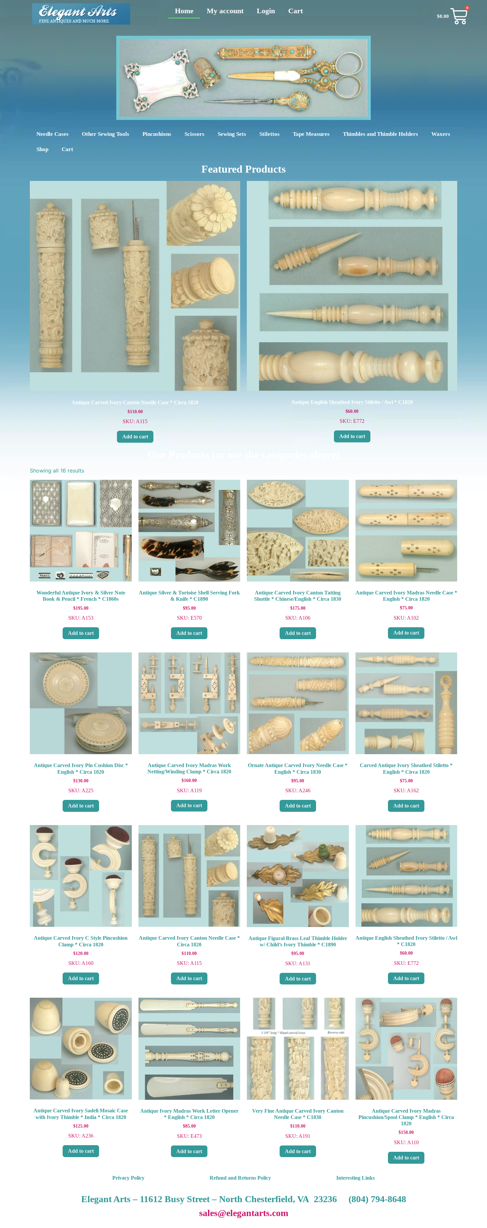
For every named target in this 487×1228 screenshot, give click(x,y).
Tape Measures (311, 134)
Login (266, 11)
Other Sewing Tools (105, 134)
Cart (295, 11)
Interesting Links (355, 1178)
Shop (42, 149)
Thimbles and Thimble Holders (380, 134)
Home (184, 11)
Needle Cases (52, 134)
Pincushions (156, 134)
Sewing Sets (232, 134)
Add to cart (135, 436)
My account (225, 11)
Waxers (440, 134)
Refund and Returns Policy (240, 1178)
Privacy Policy (128, 1178)
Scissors (194, 134)
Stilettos (269, 134)
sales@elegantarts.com (243, 1213)
